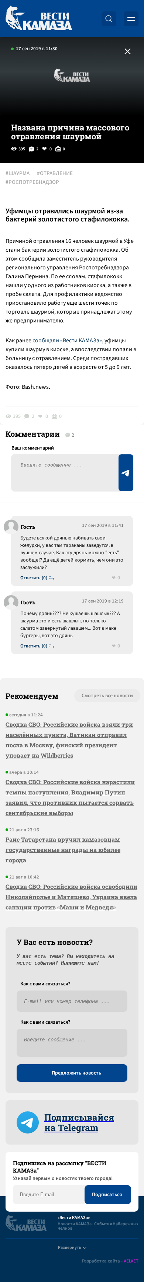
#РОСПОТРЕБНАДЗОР (32, 182)
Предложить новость (76, 1073)
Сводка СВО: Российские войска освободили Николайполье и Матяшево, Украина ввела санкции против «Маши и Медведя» (71, 897)
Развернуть (69, 1247)
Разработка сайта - (110, 1261)
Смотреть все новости (107, 695)
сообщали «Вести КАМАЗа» (67, 340)
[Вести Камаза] (39, 19)
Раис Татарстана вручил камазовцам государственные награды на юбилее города (63, 849)
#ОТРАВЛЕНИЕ (55, 173)
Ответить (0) (33, 578)
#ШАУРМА (18, 173)
